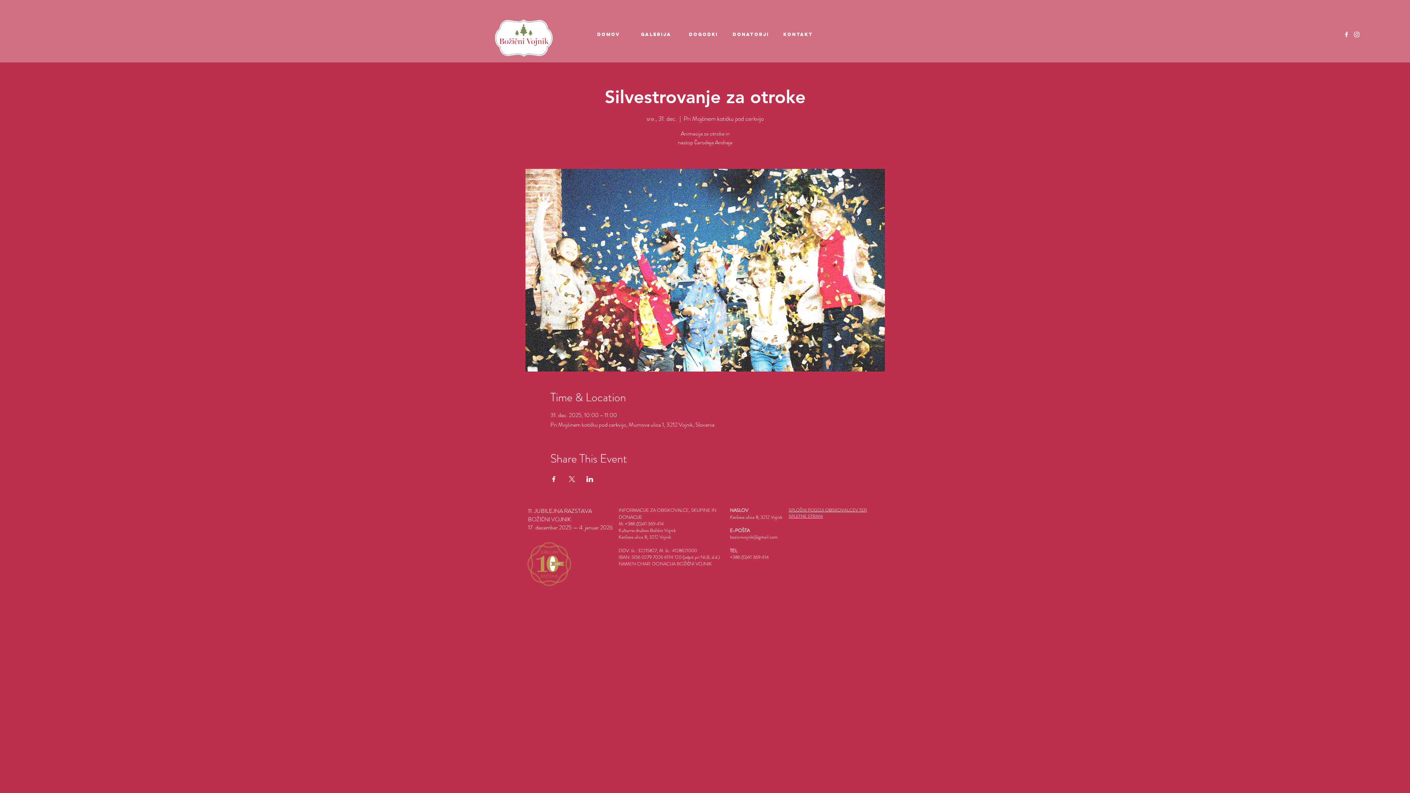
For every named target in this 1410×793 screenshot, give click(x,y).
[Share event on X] (571, 479)
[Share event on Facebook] (553, 479)
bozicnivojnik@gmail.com (754, 536)
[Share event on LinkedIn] (589, 479)
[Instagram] (1356, 34)
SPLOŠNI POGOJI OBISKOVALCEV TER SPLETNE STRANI (828, 513)
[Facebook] (1346, 34)
